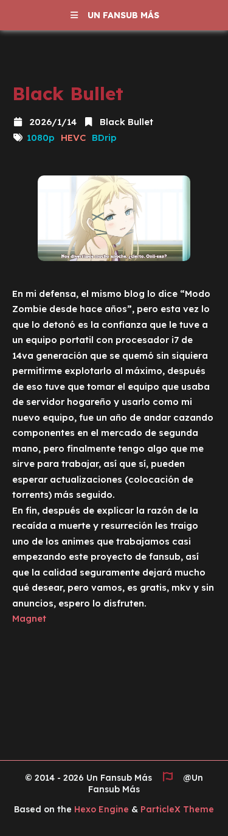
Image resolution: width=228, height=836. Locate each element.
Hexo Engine (101, 809)
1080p (41, 137)
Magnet (29, 618)
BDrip (104, 137)
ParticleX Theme (177, 809)
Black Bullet (125, 121)
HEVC (73, 137)
